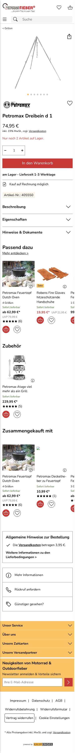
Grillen (8, 28)
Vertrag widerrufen (19, 718)
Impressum (18, 700)
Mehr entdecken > (15, 253)
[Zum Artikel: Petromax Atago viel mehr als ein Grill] (19, 367)
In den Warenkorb (37, 163)
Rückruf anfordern (27, 589)
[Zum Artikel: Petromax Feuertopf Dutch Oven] (18, 273)
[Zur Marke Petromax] (17, 105)
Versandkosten (37, 131)
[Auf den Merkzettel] (70, 103)
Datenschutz (41, 700)
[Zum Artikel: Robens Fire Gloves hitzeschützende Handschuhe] (53, 273)
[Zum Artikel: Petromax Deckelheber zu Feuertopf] (53, 457)
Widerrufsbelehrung (20, 709)
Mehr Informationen (29, 575)
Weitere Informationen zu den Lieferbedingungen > (28, 554)
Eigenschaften (14, 219)
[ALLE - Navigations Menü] (5, 19)
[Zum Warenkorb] (70, 7)
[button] (69, 36)
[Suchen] (16, 19)
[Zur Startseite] (18, 8)
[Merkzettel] (59, 7)
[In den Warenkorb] (6, 329)
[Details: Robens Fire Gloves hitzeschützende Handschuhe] (41, 286)
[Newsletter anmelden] (68, 682)
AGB (58, 700)
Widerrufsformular (53, 709)
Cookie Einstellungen (54, 718)
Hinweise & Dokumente (22, 232)
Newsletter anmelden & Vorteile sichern (31, 674)
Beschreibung (14, 206)
